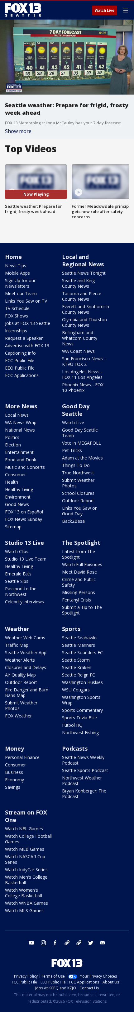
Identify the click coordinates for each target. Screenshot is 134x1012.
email (103, 943)
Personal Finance (22, 757)
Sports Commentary (82, 710)
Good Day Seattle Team (80, 432)
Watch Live (104, 10)
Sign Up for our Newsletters (20, 283)
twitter (91, 943)
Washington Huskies (82, 682)
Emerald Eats (18, 574)
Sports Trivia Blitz (79, 718)
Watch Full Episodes (82, 564)
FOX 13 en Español (24, 512)
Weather (17, 628)
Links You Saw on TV (26, 301)
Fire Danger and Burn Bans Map (26, 692)
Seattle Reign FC (78, 675)
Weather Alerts (20, 660)
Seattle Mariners (78, 645)
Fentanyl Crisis (76, 600)
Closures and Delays (25, 667)
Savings (12, 787)
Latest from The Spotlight (78, 554)
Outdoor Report (78, 501)
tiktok (67, 943)
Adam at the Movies (82, 458)
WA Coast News (78, 351)
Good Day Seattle (75, 409)
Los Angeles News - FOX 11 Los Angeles (82, 374)
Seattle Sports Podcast (85, 770)
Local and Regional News (83, 260)
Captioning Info (20, 353)
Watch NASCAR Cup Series (25, 859)
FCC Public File (19, 360)
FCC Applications (22, 375)
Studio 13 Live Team (25, 559)
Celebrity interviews (24, 602)
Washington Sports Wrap (81, 700)
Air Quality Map (20, 675)
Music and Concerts (25, 467)
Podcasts (75, 748)
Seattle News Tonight (84, 273)
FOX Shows (16, 316)
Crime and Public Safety (79, 582)
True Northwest (78, 473)
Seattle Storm (76, 660)
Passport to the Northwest (20, 591)
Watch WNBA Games (26, 903)
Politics (12, 437)
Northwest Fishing (80, 732)
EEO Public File (20, 368)
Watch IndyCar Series (26, 869)
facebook (55, 943)
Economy (14, 780)
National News (20, 430)
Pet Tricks (72, 450)
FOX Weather (18, 716)
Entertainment (19, 452)
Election (13, 445)
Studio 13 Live (24, 542)
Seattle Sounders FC (82, 652)
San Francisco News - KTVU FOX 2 (84, 361)
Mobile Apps (17, 273)
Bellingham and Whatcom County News (79, 338)
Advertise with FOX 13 (27, 345)
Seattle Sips (16, 581)
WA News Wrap (20, 422)
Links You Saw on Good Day (80, 511)
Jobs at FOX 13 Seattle (27, 323)
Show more (18, 131)
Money (14, 748)
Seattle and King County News (78, 283)
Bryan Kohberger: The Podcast (84, 793)
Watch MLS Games (24, 910)
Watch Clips (16, 551)
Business (14, 772)
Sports (71, 628)
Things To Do (76, 465)
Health (11, 482)
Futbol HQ (72, 725)
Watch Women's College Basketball (23, 893)
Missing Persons (78, 592)
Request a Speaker (24, 338)
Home (13, 256)
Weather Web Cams (25, 638)
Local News (17, 415)
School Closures (78, 493)
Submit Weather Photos (78, 483)
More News (21, 406)
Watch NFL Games (24, 829)
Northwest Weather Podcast (82, 780)
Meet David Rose (79, 572)
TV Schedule (17, 308)
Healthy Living (19, 489)
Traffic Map (16, 645)
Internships (16, 331)
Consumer (15, 474)
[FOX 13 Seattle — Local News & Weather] (23, 9)
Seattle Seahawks (80, 638)
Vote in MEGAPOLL (81, 443)
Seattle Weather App (25, 652)
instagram (43, 943)
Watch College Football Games (28, 839)
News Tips (15, 266)
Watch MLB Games (24, 849)
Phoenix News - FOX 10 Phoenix (82, 387)
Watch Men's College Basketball (26, 880)
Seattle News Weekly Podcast (83, 760)
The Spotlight (81, 542)
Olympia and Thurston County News (84, 322)
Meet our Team (21, 293)
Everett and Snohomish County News (85, 309)
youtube (31, 943)
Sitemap (13, 527)
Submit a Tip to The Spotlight (82, 610)
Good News (17, 504)
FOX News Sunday (23, 519)
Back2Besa (73, 521)
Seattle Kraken (76, 667)
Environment (18, 497)
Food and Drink (20, 460)
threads (79, 943)
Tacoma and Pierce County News (81, 296)
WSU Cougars (76, 690)
